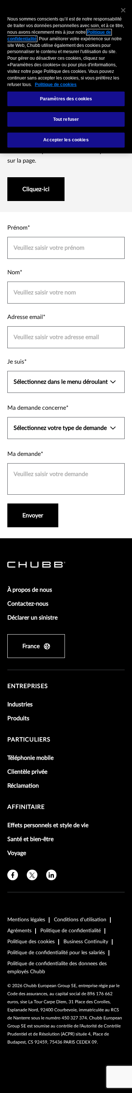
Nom (13, 272)
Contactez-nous (27, 604)
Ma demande (24, 454)
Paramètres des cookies (66, 98)
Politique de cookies (56, 84)
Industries (20, 704)
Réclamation (23, 786)
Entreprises (27, 686)
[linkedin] (51, 875)
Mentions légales (26, 919)
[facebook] (12, 875)
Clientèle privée (27, 772)
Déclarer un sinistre (32, 618)
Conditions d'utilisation (80, 919)
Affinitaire (26, 807)
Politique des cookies (31, 941)
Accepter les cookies (65, 139)
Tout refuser (66, 119)
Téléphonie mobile (30, 758)
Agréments (19, 930)
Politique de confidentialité (70, 930)
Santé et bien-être (30, 839)
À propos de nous (29, 590)
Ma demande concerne (36, 408)
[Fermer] (123, 10)
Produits (18, 718)
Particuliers (29, 740)
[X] (32, 875)
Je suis (15, 362)
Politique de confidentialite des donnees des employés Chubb (57, 967)
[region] (66, 76)
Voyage (16, 853)
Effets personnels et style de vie (47, 825)
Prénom (17, 228)
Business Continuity (85, 941)
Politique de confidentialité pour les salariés (56, 952)
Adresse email (25, 317)
